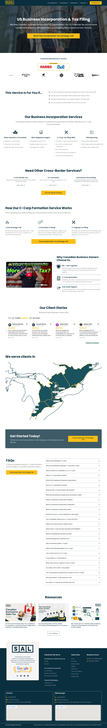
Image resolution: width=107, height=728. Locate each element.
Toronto (9, 693)
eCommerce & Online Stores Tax (54, 659)
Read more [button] (11, 337)
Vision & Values (75, 664)
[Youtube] (24, 675)
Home (72, 659)
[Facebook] (28, 675)
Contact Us (74, 669)
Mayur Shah (87, 324)
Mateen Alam (64, 324)
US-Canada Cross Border (52, 668)
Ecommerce (63, 3)
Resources (74, 3)
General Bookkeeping (51, 680)
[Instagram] (17, 675)
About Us (83, 3)
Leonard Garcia (17, 324)
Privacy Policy (75, 674)
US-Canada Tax (52, 3)
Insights (73, 666)
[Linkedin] (20, 675)
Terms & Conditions (76, 671)
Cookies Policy (75, 676)
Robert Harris (40, 324)
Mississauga (60, 693)
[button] (100, 331)
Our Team (74, 661)
